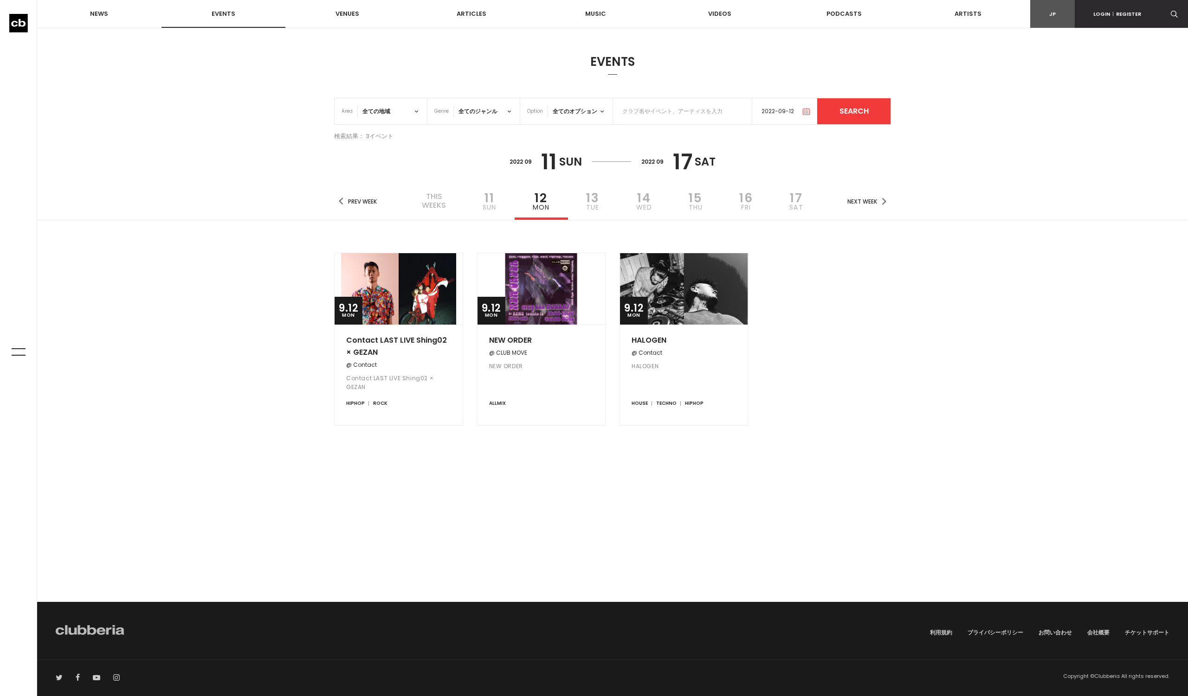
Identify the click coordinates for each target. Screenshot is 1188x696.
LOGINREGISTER (1117, 14)
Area (347, 111)
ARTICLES (471, 13)
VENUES (347, 13)
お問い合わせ (1055, 632)
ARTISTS (968, 13)
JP (1052, 14)
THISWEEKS (434, 201)
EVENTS (223, 13)
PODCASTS (844, 13)
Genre (441, 111)
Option (535, 111)
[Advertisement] (612, 523)
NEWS (99, 13)
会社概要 (1098, 632)
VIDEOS (719, 13)
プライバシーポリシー (995, 632)
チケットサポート (1147, 632)
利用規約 (941, 632)
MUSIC (595, 13)
